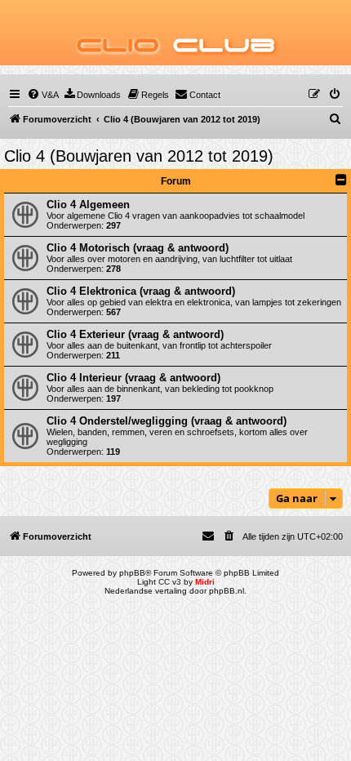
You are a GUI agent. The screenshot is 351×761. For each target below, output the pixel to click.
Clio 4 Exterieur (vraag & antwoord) (135, 334)
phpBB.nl (226, 590)
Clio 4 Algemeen (88, 204)
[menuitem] (43, 95)
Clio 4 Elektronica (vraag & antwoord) (141, 291)
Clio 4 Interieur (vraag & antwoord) (133, 378)
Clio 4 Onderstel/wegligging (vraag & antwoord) (167, 421)
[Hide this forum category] (341, 179)
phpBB (132, 572)
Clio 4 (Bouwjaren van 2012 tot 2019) (138, 156)
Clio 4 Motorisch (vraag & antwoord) (138, 248)
